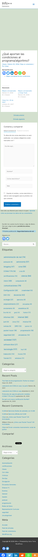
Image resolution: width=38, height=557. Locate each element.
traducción (9, 354)
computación (21, 281)
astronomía (22, 262)
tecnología (10, 349)
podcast (4, 500)
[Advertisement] (19, 28)
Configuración (11, 290)
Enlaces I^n (5, 488)
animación (8, 262)
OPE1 (18, 326)
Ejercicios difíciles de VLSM (17, 414)
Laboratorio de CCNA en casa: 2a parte (15, 386)
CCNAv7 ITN (10, 271)
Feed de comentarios (9, 531)
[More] (24, 73)
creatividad (27, 290)
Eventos (4, 491)
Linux (15, 322)
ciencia (26, 276)
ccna (22, 267)
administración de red (14, 257)
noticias (7, 326)
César (4, 417)
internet (23, 317)
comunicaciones (12, 286)
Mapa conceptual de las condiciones (18, 76)
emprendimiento (11, 304)
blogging (9, 267)
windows (19, 358)
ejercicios (21, 299)
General (4, 494)
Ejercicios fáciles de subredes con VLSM (21, 411)
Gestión (4, 497)
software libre (11, 345)
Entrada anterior (19, 115)
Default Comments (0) (10, 130)
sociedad (10, 340)
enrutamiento (9, 308)
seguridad (9, 335)
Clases (4, 64)
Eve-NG (7, 312)
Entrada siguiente (19, 119)
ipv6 (6, 322)
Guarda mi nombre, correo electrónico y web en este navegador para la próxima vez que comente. (18, 196)
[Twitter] (8, 73)
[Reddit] (16, 73)
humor (27, 312)
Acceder (5, 525)
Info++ (7, 3)
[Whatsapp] (20, 73)
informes (9, 317)
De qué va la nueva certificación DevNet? (15, 399)
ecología (8, 300)
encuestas (27, 304)
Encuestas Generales (9, 484)
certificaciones (10, 276)
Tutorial (7, 358)
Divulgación (6, 481)
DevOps (4, 478)
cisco (8, 281)
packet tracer (10, 330)
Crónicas (5, 475)
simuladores (24, 335)
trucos (22, 354)
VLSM (4, 411)
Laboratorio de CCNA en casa (12, 391)
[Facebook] (4, 73)
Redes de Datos (7, 506)
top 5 (24, 349)
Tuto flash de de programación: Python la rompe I (18, 381)
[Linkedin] (12, 73)
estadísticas (23, 308)
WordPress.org (7, 534)
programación (26, 330)
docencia (19, 295)
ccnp (22, 271)
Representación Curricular (10, 509)
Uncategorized (7, 515)
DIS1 (7, 295)
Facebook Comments (23, 130)
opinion (28, 326)
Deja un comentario (26, 64)
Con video (5, 472)
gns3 (17, 312)
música (27, 322)
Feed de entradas (7, 528)
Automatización (7, 463)
